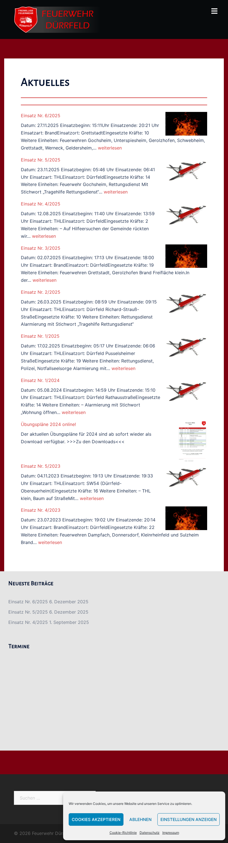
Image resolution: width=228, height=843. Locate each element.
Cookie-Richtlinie (123, 832)
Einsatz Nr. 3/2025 (40, 248)
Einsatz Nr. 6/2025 (40, 115)
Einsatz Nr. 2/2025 (40, 292)
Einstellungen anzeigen (188, 819)
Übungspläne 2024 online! (48, 424)
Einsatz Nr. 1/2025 (40, 336)
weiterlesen (110, 148)
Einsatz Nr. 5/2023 (40, 466)
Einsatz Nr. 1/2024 (40, 380)
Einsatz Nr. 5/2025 (40, 160)
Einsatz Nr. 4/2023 (40, 510)
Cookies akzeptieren (96, 819)
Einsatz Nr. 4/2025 (40, 204)
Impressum (170, 832)
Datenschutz (150, 832)
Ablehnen (140, 819)
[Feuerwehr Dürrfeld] (57, 19)
